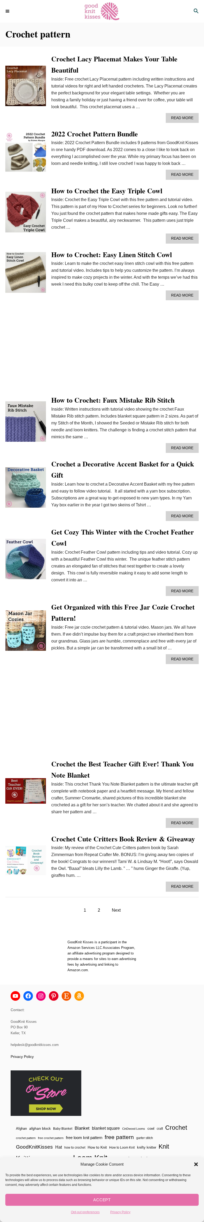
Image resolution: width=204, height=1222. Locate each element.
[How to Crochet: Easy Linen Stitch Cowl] (25, 274)
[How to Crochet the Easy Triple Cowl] (25, 214)
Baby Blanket (62, 1129)
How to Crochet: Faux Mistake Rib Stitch (113, 400)
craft (160, 1128)
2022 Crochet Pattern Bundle (94, 134)
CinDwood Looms (133, 1128)
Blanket (82, 1128)
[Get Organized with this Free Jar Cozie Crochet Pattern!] (25, 632)
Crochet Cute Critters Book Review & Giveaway (123, 839)
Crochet (176, 1127)
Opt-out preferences (85, 1212)
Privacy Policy (120, 1212)
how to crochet (74, 1147)
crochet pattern (26, 1138)
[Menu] (8, 11)
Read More (183, 119)
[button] (196, 1164)
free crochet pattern (50, 1138)
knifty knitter (146, 1147)
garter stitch (144, 1138)
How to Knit (97, 1147)
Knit (164, 1146)
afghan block (40, 1128)
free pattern (119, 1137)
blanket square (106, 1128)
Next (116, 910)
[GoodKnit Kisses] (102, 11)
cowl (150, 1129)
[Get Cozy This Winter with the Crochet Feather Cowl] (25, 561)
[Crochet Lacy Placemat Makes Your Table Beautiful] (25, 88)
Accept (102, 1200)
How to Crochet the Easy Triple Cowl (106, 191)
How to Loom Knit (122, 1147)
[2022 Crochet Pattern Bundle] (25, 154)
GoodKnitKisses (34, 1147)
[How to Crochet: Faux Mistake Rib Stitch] (25, 423)
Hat (58, 1147)
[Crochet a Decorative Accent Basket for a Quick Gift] (25, 489)
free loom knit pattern (84, 1137)
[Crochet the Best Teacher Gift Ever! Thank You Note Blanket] (25, 793)
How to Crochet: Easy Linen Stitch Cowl (111, 254)
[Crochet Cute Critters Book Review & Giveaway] (25, 862)
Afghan (21, 1129)
